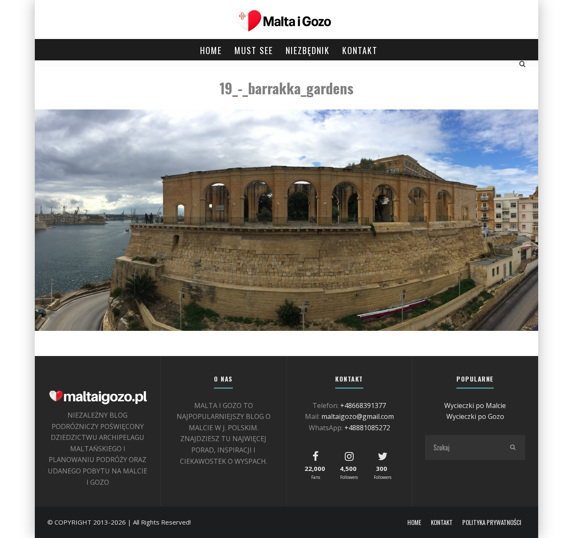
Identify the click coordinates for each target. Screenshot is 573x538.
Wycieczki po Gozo (475, 416)
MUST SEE (253, 50)
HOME (211, 50)
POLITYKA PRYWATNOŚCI (491, 522)
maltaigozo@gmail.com (357, 416)
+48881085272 (367, 427)
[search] (512, 447)
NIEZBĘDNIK (308, 50)
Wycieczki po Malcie (475, 405)
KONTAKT (360, 50)
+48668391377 (363, 405)
